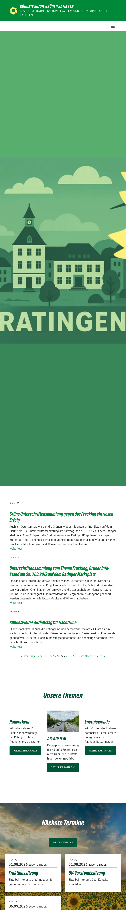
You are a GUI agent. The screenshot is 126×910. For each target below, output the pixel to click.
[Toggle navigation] (112, 26)
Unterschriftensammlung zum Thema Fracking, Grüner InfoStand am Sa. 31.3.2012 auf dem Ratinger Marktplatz (59, 571)
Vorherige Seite (32, 656)
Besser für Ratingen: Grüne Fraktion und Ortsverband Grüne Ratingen (64, 13)
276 (68, 656)
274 (57, 656)
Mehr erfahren (25, 750)
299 (81, 656)
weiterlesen (17, 548)
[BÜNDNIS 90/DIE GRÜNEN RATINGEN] (14, 10)
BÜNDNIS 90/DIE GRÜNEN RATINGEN (47, 6)
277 (73, 656)
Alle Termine (63, 842)
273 (51, 656)
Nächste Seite (95, 656)
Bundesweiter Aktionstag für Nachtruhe (43, 622)
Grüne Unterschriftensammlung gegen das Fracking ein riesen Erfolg (61, 517)
